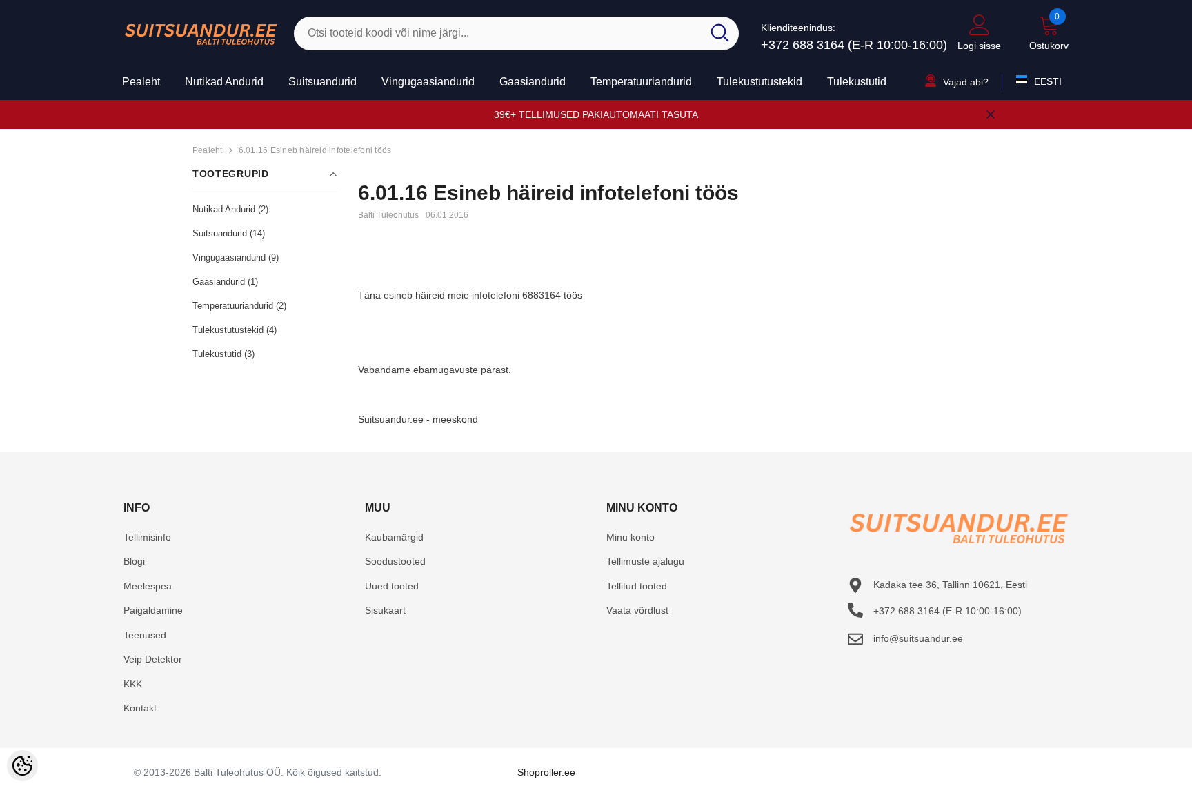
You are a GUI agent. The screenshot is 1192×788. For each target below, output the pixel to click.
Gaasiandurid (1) (225, 281)
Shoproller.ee (546, 772)
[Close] (990, 114)
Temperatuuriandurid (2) (239, 306)
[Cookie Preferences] (22, 765)
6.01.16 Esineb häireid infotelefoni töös (315, 150)
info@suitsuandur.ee (918, 638)
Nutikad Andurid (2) (230, 209)
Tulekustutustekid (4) (234, 330)
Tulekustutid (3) (223, 354)
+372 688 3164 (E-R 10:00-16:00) (854, 45)
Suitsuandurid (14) (228, 233)
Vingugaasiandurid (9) (235, 257)
